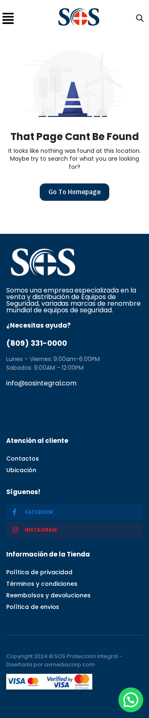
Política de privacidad (39, 572)
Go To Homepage (74, 192)
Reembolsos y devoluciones (48, 595)
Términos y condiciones (41, 584)
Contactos (22, 458)
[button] (130, 699)
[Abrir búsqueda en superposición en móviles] (138, 17)
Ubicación (21, 470)
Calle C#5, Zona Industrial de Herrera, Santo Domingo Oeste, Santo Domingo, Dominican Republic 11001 (69, 409)
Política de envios (32, 607)
